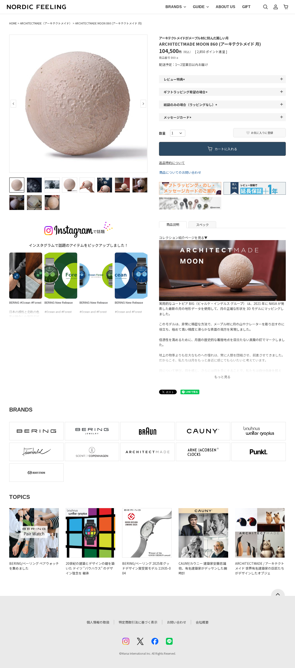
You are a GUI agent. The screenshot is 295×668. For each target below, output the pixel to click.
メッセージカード (178, 117)
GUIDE (199, 7)
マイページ (275, 7)
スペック (202, 224)
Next (143, 104)
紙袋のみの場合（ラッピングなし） (191, 104)
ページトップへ (278, 592)
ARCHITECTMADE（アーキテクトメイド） (46, 23)
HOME (13, 23)
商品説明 (172, 224)
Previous (13, 104)
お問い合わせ (176, 622)
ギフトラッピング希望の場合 (186, 92)
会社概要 (202, 622)
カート (285, 7)
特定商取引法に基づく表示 (138, 622)
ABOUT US (225, 7)
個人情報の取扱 (98, 622)
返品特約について (172, 162)
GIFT (246, 7)
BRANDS (173, 7)
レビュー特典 (175, 79)
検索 (265, 7)
